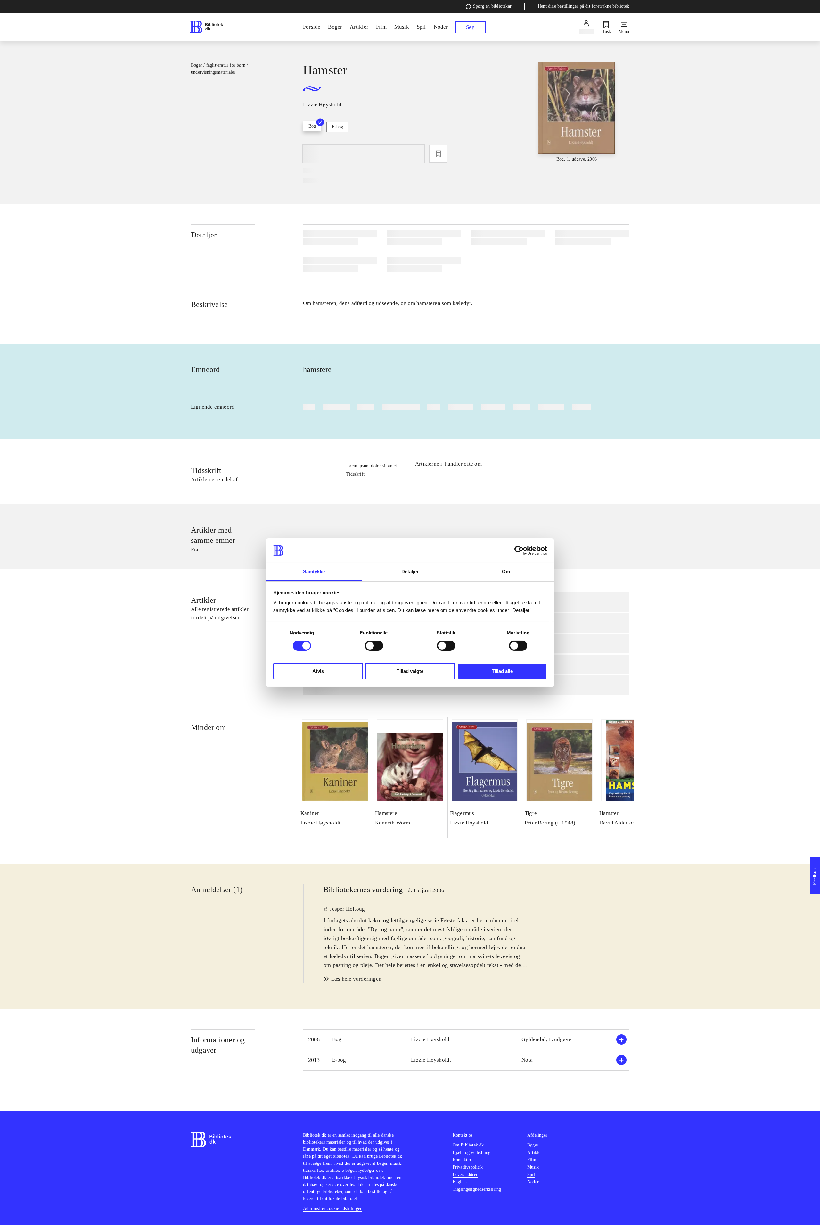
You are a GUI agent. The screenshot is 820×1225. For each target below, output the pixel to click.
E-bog (337, 126)
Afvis (318, 671)
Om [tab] (506, 571)
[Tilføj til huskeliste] (438, 154)
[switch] (374, 646)
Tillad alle (502, 671)
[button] (466, 1039)
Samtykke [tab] (314, 571)
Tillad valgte (410, 671)
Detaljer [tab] (410, 571)
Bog (312, 126)
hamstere (317, 369)
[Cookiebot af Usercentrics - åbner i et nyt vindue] (519, 550)
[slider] (576, 112)
